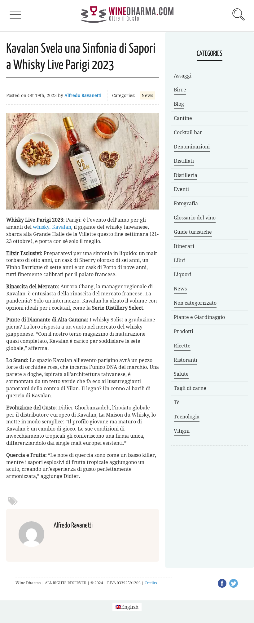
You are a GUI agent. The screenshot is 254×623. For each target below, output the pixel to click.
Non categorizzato (195, 303)
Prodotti (183, 331)
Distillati (184, 161)
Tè (177, 402)
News (147, 95)
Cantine (183, 118)
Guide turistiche (193, 232)
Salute (181, 374)
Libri (180, 260)
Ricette (182, 346)
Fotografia (186, 203)
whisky (41, 227)
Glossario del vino (195, 218)
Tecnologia (186, 417)
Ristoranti (185, 360)
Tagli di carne (190, 388)
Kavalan (61, 227)
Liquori (182, 274)
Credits (151, 583)
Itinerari (184, 246)
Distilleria (185, 175)
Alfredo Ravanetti (82, 95)
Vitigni (182, 431)
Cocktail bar (188, 132)
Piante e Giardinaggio (199, 317)
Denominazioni (192, 147)
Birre (180, 90)
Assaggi (182, 76)
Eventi (181, 189)
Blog (179, 104)
